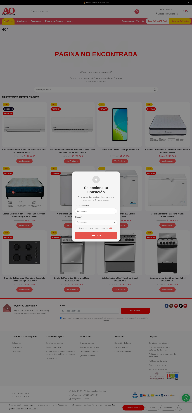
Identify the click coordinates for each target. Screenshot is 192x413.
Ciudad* (78, 217)
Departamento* (82, 206)
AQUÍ (111, 228)
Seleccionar (96, 235)
